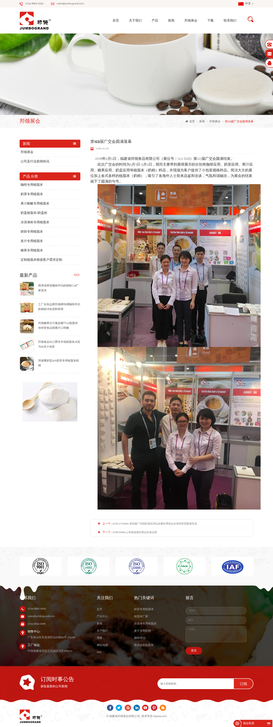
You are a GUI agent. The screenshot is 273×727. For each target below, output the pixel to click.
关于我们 (135, 20)
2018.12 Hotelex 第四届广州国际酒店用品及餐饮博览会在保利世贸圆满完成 (155, 524)
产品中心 (102, 616)
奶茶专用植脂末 (32, 194)
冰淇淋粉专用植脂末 (35, 222)
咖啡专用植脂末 (32, 185)
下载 (210, 20)
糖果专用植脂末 (32, 250)
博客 (99, 638)
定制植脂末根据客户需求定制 (41, 260)
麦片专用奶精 (142, 631)
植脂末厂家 (141, 616)
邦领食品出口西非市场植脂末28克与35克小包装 (59, 344)
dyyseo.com (160, 716)
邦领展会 (190, 20)
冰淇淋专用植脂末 (145, 623)
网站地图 (102, 645)
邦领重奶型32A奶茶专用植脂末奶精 (58, 363)
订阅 (243, 684)
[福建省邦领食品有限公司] (41, 21)
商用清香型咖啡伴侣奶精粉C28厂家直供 (58, 288)
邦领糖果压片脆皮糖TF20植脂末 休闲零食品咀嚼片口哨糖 (58, 325)
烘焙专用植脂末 (32, 231)
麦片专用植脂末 (32, 241)
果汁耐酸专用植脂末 (35, 203)
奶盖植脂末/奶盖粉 (34, 213)
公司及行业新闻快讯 (35, 161)
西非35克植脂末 (143, 645)
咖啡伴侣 (139, 638)
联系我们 (230, 20)
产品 (155, 20)
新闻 (171, 20)
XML (99, 652)
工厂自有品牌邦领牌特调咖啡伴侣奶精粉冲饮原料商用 (59, 307)
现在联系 (248, 723)
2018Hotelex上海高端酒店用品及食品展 (135, 532)
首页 (116, 20)
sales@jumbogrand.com (70, 3)
